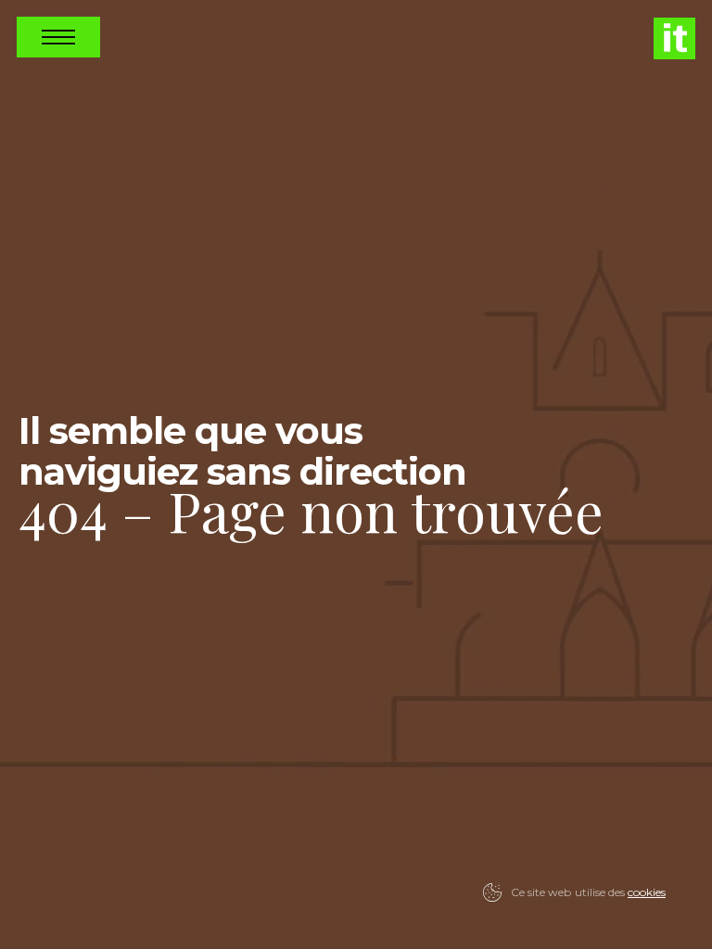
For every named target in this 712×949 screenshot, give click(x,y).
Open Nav (58, 37)
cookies (647, 892)
